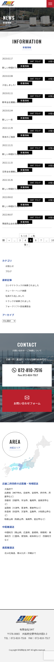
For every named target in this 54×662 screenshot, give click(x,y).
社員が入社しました (14, 295)
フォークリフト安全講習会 (18, 306)
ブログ (8, 271)
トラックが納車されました (18, 301)
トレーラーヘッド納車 (15, 290)
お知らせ (9, 266)
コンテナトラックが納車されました (22, 285)
